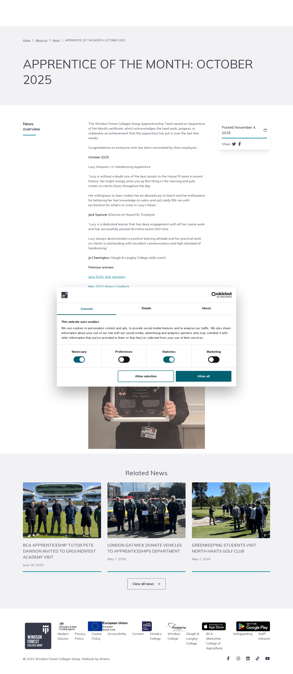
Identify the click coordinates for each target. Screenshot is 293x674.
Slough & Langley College (192, 638)
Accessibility (117, 634)
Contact (138, 634)
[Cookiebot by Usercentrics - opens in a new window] (214, 295)
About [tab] (206, 308)
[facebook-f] (239, 144)
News (56, 40)
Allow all (204, 376)
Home (26, 40)
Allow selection (146, 376)
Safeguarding (242, 634)
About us (41, 40)
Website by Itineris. (96, 659)
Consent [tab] (87, 308)
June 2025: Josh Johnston (106, 277)
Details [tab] (146, 308)
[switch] (124, 359)
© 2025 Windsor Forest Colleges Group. (52, 659)
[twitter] (234, 144)
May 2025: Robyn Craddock (108, 286)
